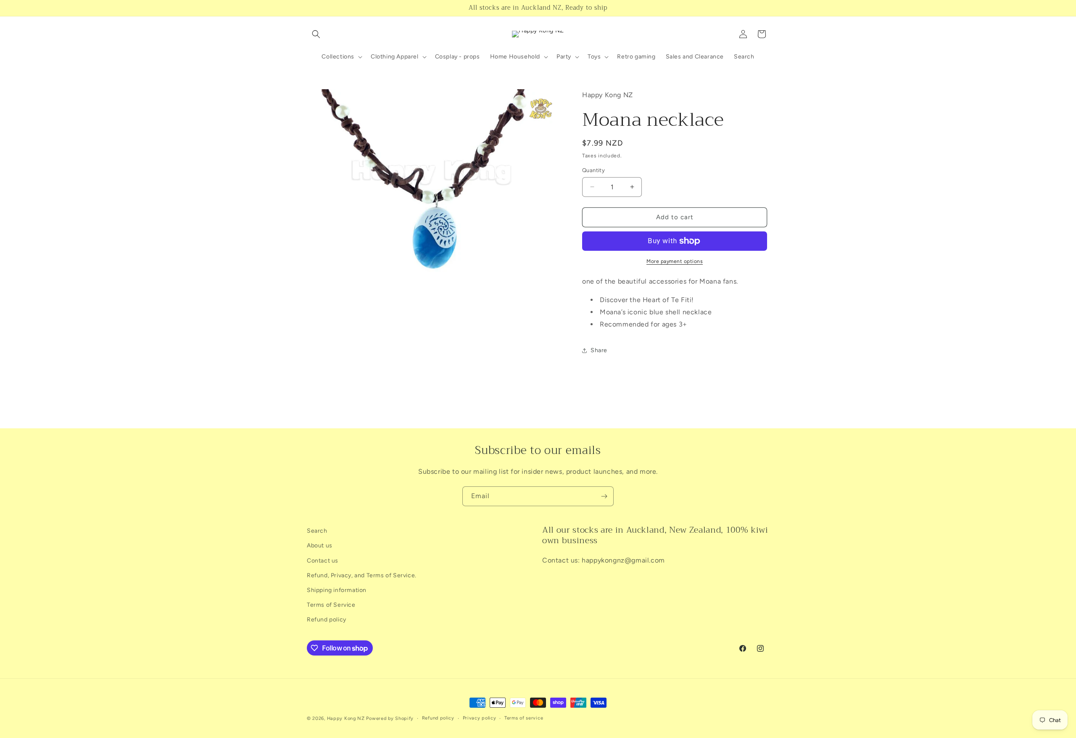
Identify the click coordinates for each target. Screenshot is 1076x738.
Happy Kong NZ (346, 718)
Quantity (593, 170)
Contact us (322, 560)
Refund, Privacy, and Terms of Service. (362, 575)
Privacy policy (479, 718)
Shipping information (337, 590)
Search (317, 530)
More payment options (674, 261)
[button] (316, 34)
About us (319, 545)
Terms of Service (331, 604)
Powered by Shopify (390, 718)
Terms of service (523, 718)
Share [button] (599, 350)
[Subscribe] (604, 496)
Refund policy (326, 619)
